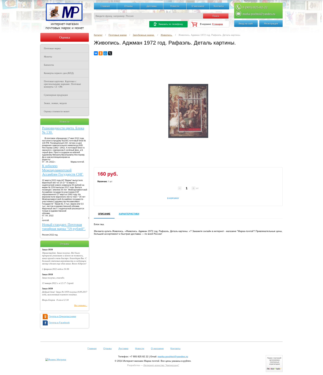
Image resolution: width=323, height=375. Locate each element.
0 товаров (217, 24)
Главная (105, 6)
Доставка (152, 6)
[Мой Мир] (105, 53)
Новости (174, 6)
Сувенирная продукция (56, 95)
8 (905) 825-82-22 (255, 7)
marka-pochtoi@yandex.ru (259, 13)
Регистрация (271, 23)
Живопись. (166, 35)
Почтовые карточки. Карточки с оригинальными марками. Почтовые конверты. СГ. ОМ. (62, 84)
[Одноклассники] (101, 53)
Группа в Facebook (59, 322)
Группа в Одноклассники (62, 316)
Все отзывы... (80, 305)
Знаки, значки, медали (55, 103)
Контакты (219, 6)
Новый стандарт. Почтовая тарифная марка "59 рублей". (63, 227)
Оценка (64, 37)
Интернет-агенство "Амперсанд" (161, 365)
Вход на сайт (246, 23)
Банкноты (49, 65)
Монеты (48, 56)
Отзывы (128, 6)
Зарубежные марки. (144, 35)
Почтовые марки (118, 35)
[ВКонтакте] (96, 53)
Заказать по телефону (170, 24)
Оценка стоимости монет (56, 111)
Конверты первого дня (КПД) (59, 73)
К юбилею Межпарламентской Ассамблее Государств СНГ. (62, 170)
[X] (110, 53)
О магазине (198, 6)
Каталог (98, 35)
